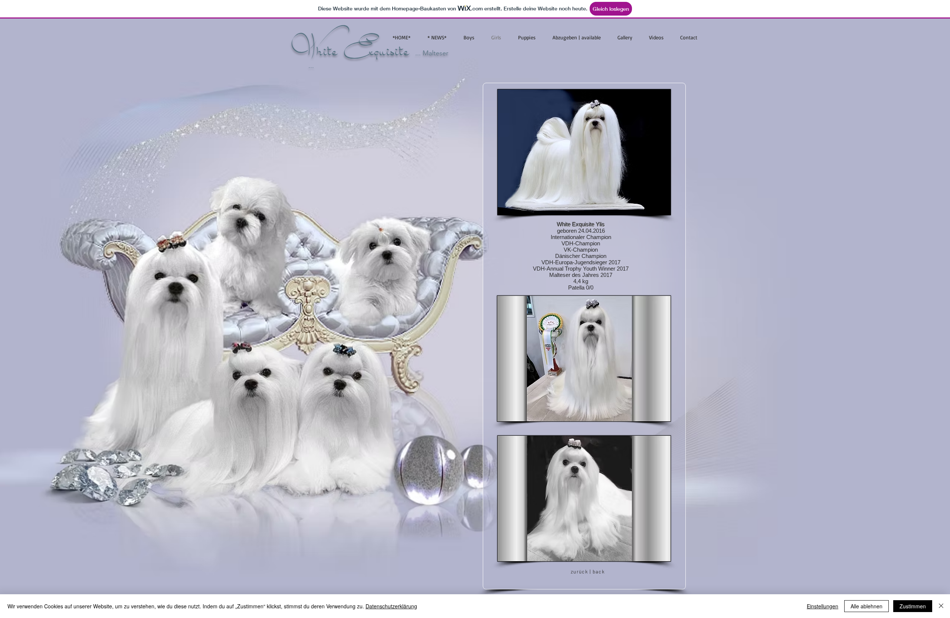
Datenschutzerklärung (391, 606)
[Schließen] (941, 606)
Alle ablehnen (866, 606)
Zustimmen (913, 606)
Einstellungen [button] (822, 606)
